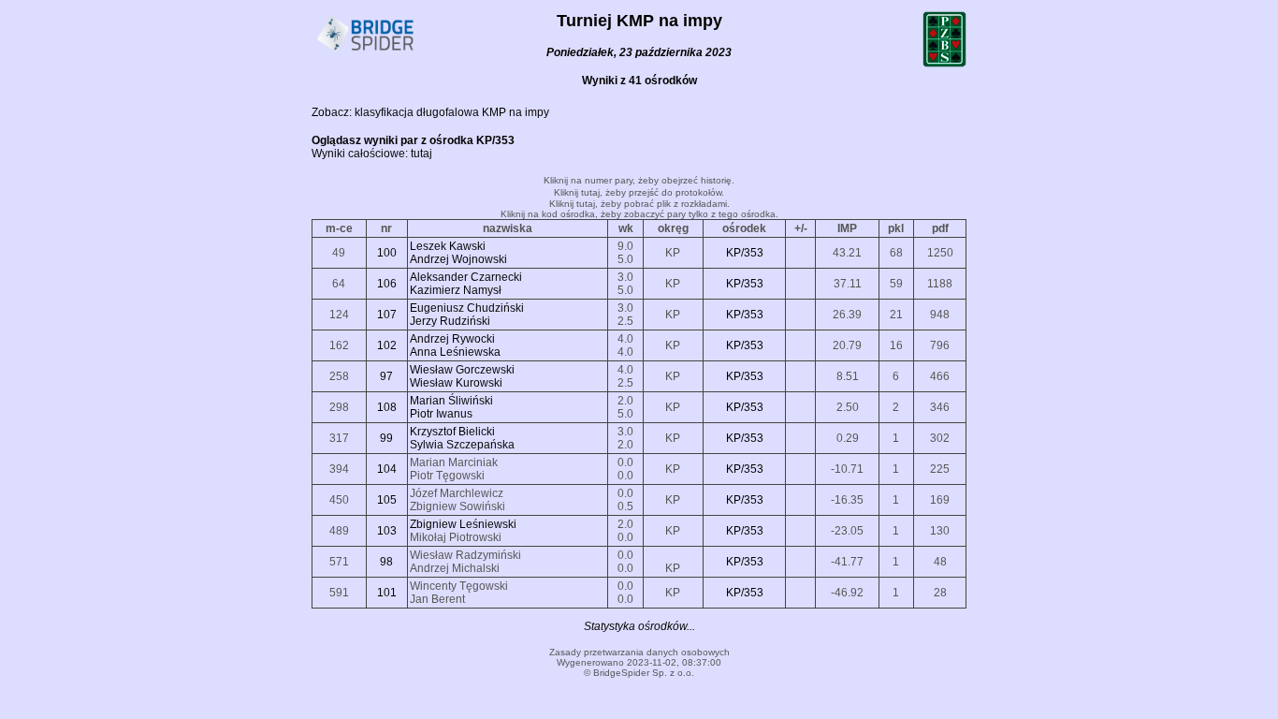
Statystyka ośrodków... (639, 626)
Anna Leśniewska (455, 352)
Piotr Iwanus (441, 413)
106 (387, 283)
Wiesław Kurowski (456, 382)
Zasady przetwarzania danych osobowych (639, 652)
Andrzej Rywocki (452, 338)
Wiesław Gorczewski (462, 369)
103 (387, 530)
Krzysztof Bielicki (452, 431)
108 (387, 407)
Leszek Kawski (448, 246)
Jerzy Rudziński (450, 321)
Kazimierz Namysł (455, 290)
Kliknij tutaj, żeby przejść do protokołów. (639, 192)
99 (386, 438)
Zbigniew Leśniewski (463, 524)
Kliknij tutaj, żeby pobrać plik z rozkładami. (639, 203)
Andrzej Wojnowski (458, 259)
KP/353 (744, 252)
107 (387, 314)
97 (386, 376)
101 (387, 592)
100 (387, 252)
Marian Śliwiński (451, 400)
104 (387, 469)
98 (386, 561)
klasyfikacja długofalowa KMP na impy (452, 112)
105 (387, 499)
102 (387, 345)
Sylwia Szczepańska (462, 444)
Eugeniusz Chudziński (467, 308)
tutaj (421, 153)
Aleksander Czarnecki (466, 277)
